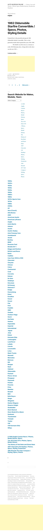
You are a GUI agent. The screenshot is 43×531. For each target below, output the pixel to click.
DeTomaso (11, 285)
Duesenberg (12, 292)
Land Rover (11, 342)
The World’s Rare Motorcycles (22, 491)
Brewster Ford (12, 244)
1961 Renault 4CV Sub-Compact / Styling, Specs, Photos (23, 170)
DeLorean (11, 283)
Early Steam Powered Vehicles (23, 496)
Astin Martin (12, 224)
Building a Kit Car (21, 490)
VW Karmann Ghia (14, 425)
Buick (9, 253)
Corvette (11, 274)
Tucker (10, 421)
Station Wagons (13, 403)
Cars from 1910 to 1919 (15, 258)
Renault (10, 392)
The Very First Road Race (25, 488)
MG (9, 362)
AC (9, 208)
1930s (10, 188)
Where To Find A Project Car (25, 487)
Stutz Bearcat (12, 410)
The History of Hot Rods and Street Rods (23, 139)
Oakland (10, 369)
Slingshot (11, 401)
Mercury (10, 360)
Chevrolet (11, 260)
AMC (9, 215)
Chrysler (11, 262)
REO (9, 394)
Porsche (10, 385)
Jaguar (10, 330)
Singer (10, 398)
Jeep (9, 333)
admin (10, 74)
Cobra (10, 267)
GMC (9, 310)
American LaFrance (14, 219)
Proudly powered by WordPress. (25, 474)
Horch (10, 317)
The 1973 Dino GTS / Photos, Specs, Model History (20, 441)
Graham (10, 312)
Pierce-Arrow (12, 376)
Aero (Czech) (12, 210)
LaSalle (10, 344)
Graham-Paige (12, 315)
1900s (10, 181)
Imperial (10, 326)
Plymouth (11, 380)
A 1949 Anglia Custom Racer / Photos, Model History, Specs (21, 437)
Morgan (10, 364)
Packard (10, 373)
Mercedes (11, 358)
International (12, 328)
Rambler (10, 389)
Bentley (10, 240)
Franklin (10, 308)
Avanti (10, 237)
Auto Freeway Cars (14, 233)
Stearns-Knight (13, 405)
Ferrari (10, 301)
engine (16, 77)
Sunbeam (11, 414)
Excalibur (11, 296)
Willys (10, 428)
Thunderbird (12, 416)
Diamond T (11, 287)
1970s (10, 201)
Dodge (10, 290)
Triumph (10, 419)
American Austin (13, 217)
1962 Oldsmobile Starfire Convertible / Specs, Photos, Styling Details (21, 28)
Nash (9, 367)
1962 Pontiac (11, 77)
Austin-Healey (13, 231)
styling (14, 78)
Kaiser (10, 335)
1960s (10, 197)
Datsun (10, 276)
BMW (9, 242)
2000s (10, 206)
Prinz (9, 387)
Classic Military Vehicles (25, 479)
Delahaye (11, 281)
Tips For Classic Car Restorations (22, 476)
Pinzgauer (11, 378)
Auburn (10, 226)
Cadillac (10, 256)
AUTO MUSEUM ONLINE (15, 4)
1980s (10, 204)
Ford (9, 305)
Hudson (10, 321)
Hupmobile (11, 324)
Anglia (10, 222)
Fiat (9, 303)
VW (9, 423)
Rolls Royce (12, 396)
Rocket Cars (30, 494)
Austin (10, 228)
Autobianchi (12, 235)
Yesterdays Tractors (12, 496)
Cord (9, 271)
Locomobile (12, 348)
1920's (10, 183)
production (10, 78)
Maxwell (10, 355)
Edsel (9, 294)
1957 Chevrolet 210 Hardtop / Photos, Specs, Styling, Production (20, 447)
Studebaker (12, 407)
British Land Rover (14, 251)
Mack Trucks (12, 353)
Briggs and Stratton (14, 249)
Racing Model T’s (29, 480)
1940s (10, 190)
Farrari (10, 299)
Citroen (10, 265)
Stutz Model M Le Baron (16, 412)
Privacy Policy (11, 476)
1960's (10, 75)
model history (21, 77)
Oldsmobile (11, 371)
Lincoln (10, 346)
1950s (10, 192)
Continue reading (13, 53)
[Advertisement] (21, 64)
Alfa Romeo (12, 213)
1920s (10, 185)
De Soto (10, 278)
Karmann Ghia (12, 337)
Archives (26, 498)
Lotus (9, 351)
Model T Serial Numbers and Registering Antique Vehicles (20, 482)
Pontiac (13, 75)
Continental (12, 269)
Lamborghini (12, 339)
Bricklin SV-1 (12, 247)
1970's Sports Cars (14, 199)
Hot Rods (11, 319)
